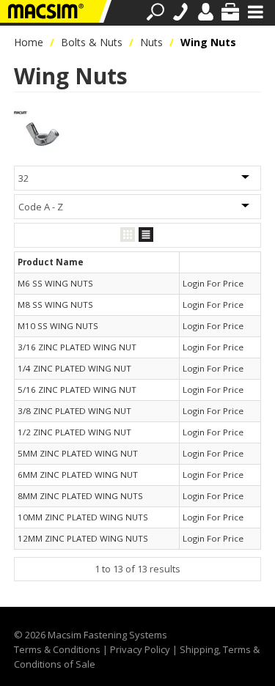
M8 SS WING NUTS (55, 304)
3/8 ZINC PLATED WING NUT (74, 410)
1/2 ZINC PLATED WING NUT (74, 432)
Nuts (151, 42)
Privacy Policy (140, 649)
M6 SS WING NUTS (55, 283)
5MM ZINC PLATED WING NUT (78, 453)
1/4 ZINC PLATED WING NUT (74, 368)
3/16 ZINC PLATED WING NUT (77, 347)
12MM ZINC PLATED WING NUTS (83, 538)
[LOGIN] (205, 12)
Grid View (127, 235)
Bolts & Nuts (91, 42)
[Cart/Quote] (230, 12)
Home (28, 42)
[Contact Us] (180, 12)
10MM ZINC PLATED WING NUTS (83, 517)
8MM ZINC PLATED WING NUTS (80, 495)
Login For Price (213, 283)
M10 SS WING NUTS (58, 325)
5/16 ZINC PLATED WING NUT (77, 389)
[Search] (155, 12)
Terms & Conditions (57, 649)
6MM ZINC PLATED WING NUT (78, 474)
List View (146, 235)
